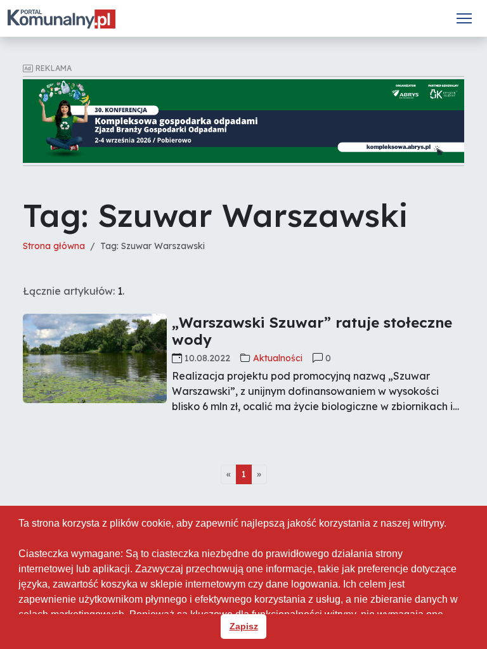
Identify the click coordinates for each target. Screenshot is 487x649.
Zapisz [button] (244, 626)
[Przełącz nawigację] (464, 18)
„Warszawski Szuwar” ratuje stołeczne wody (312, 331)
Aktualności (277, 358)
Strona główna (54, 246)
